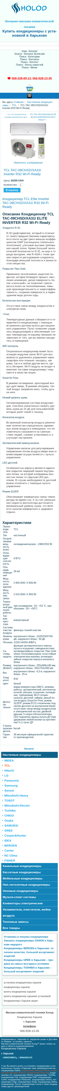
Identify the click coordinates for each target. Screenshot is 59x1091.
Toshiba (10, 810)
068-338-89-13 (21, 78)
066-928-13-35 (42, 78)
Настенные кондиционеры (22, 754)
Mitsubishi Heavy (16, 795)
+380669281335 (25, 1057)
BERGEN (10, 845)
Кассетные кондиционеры (22, 872)
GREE (8, 830)
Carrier (9, 850)
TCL (14, 105)
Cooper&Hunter (15, 835)
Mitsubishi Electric (17, 805)
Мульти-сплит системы (19, 897)
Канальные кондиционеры (22, 866)
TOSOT (9, 800)
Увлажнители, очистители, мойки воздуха (27, 912)
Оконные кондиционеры (20, 890)
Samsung (11, 785)
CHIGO (9, 815)
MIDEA (9, 760)
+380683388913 (9, 1057)
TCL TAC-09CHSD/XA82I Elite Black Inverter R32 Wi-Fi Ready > (43, 117)
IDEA (7, 840)
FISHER (9, 860)
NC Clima (10, 855)
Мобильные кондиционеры (22, 878)
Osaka (8, 820)
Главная (18, 102)
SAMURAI (11, 825)
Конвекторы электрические (23, 903)
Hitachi (9, 770)
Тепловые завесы (16, 921)
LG (6, 775)
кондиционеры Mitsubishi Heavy (35, 1070)
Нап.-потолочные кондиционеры (26, 884)
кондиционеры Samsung (38, 1073)
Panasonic (11, 780)
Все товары (11, 928)
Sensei (9, 790)
